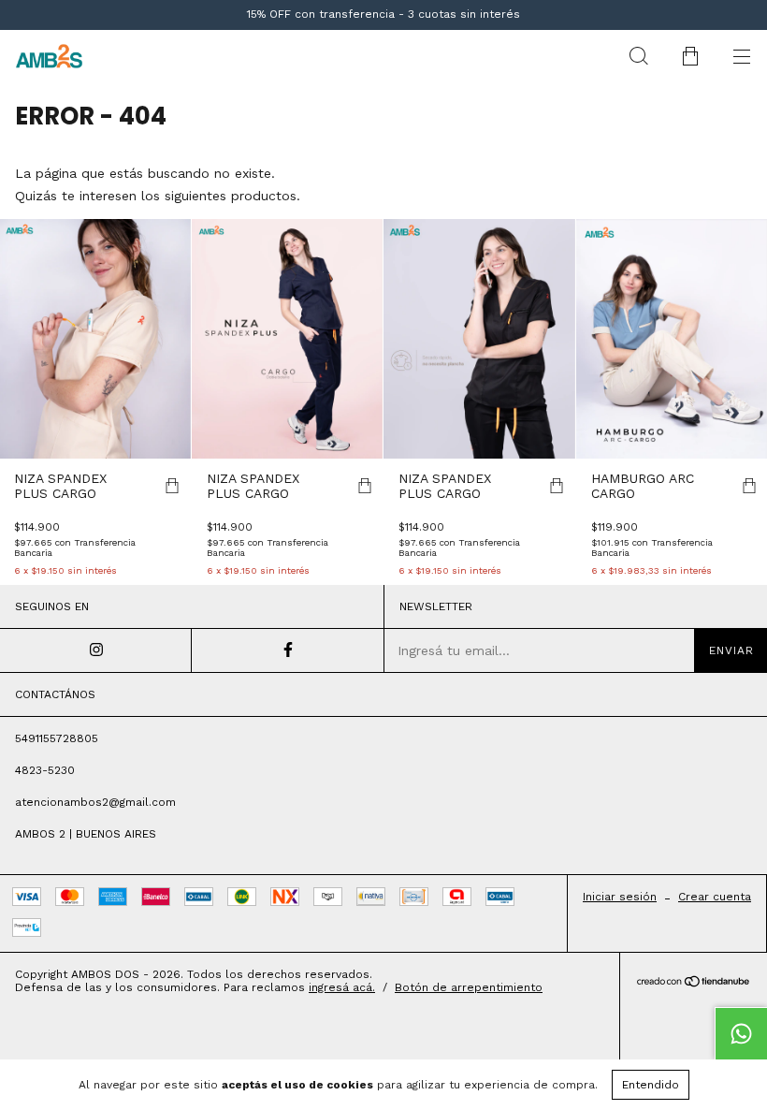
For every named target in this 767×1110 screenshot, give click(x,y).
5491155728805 (56, 738)
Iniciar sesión (620, 896)
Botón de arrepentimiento (469, 987)
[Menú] (741, 56)
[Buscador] (638, 56)
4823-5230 (45, 770)
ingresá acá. (342, 987)
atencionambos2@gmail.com (95, 802)
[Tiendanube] (693, 982)
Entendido (650, 1084)
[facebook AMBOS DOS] (287, 650)
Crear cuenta (714, 896)
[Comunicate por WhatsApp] (741, 1033)
